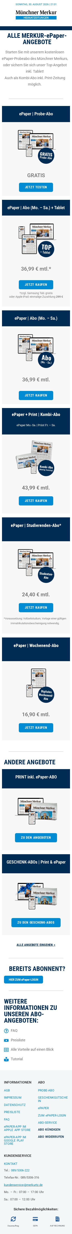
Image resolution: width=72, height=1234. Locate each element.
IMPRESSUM (12, 1097)
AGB (7, 1090)
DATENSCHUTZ (15, 1105)
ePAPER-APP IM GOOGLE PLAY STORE (15, 1140)
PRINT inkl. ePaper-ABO (36, 776)
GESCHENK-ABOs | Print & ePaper (36, 862)
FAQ (7, 1119)
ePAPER (43, 1108)
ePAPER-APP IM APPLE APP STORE (17, 1128)
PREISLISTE (12, 1112)
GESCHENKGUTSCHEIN (53, 1099)
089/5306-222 (20, 1170)
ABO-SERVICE (47, 1122)
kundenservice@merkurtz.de (23, 1185)
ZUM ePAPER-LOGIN (52, 1115)
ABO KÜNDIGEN (49, 1129)
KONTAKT (10, 1164)
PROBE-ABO (46, 1090)
